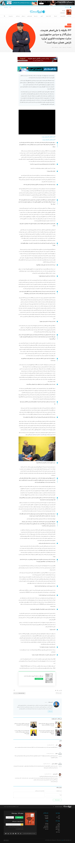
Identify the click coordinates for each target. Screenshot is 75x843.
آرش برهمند (64, 47)
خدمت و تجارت (58, 827)
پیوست (62, 840)
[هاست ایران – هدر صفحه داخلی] (37, 69)
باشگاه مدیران (58, 826)
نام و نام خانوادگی (59, 791)
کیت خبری (46, 829)
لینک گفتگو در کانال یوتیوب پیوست (48, 137)
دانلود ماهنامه (19, 817)
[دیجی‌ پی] (56, 3)
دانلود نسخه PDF (58, 693)
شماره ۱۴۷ (63, 10)
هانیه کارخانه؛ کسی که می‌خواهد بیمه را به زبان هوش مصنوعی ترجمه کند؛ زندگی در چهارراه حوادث (22, 732)
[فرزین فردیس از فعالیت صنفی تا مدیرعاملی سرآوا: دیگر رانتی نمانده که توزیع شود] (33, 727)
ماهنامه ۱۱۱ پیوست (39, 678)
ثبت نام (5, 7)
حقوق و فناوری (58, 829)
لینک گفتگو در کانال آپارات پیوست (48, 139)
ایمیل (61, 795)
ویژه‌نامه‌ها (46, 823)
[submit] (22, 824)
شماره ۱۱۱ (60, 47)
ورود (10, 7)
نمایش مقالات (10, 817)
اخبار (59, 815)
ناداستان (69, 24)
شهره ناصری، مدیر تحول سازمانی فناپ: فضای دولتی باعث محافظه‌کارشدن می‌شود (46, 724)
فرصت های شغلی (45, 827)
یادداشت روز (58, 817)
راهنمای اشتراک (67, 7)
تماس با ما (46, 824)
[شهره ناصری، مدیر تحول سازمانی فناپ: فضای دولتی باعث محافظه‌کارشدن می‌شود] (58, 727)
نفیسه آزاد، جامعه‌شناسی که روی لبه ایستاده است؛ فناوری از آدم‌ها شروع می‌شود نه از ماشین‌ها (46, 732)
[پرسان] (37, 59)
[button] (4, 16)
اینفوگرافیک (46, 818)
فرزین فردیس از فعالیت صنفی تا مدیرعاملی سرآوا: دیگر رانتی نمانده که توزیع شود (21, 724)
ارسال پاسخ (60, 747)
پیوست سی (46, 817)
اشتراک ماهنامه (63, 12)
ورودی (59, 823)
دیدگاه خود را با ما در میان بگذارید (39, 791)
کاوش (59, 818)
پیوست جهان (58, 832)
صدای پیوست (46, 815)
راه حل (59, 830)
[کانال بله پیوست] (18, 3)
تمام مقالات (50, 711)
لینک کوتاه (16, 693)
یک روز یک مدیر (68, 26)
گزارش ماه (58, 824)
